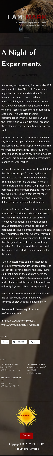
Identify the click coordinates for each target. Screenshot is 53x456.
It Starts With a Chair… (10, 364)
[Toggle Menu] (26, 36)
